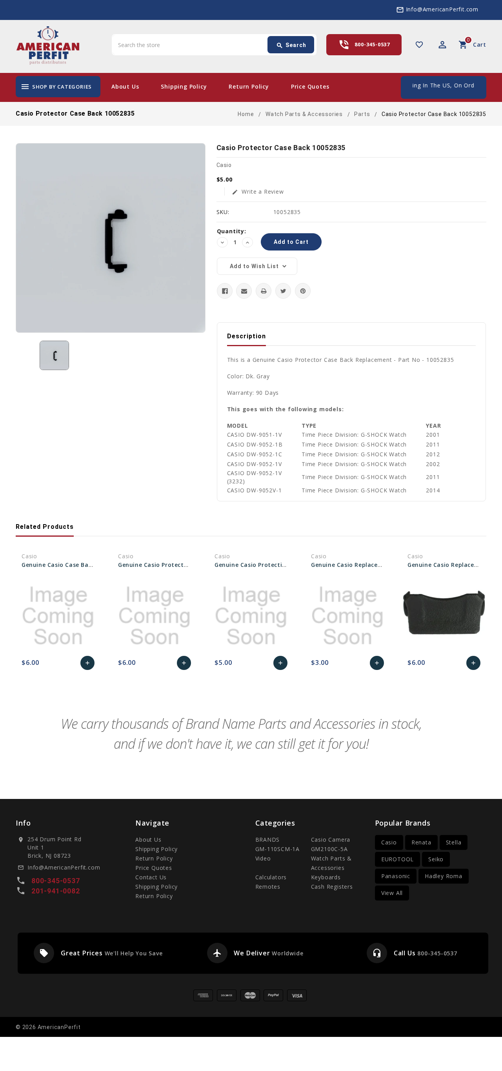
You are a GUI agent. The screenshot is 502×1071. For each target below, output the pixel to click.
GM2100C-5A (329, 849)
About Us (125, 86)
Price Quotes (310, 86)
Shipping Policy (184, 86)
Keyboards (326, 877)
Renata (421, 842)
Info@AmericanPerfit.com (442, 9)
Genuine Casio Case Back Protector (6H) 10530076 (94, 564)
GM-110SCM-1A (277, 849)
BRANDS (267, 839)
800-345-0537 (372, 44)
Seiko (436, 859)
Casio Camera (331, 839)
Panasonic (395, 876)
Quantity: (231, 231)
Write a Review (258, 191)
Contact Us (151, 877)
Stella (454, 842)
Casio (389, 842)
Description (246, 336)
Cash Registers (332, 886)
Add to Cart (87, 665)
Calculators (271, 877)
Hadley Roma (443, 876)
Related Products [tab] (45, 526)
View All (392, 893)
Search (291, 45)
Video (263, 858)
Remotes (268, 886)
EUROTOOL (397, 859)
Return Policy (249, 86)
